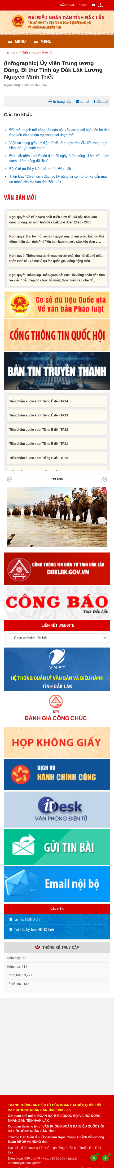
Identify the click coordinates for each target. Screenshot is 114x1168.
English (82, 5)
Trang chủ (11, 52)
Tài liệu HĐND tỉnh (27, 920)
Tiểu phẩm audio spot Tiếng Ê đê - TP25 (38, 448)
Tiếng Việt (66, 5)
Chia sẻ (101, 102)
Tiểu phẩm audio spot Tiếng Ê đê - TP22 (38, 420)
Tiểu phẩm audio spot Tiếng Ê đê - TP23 (38, 406)
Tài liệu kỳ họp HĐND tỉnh (33, 930)
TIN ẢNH (57, 479)
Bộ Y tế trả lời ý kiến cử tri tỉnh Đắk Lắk (40, 169)
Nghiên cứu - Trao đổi (37, 52)
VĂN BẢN (57, 909)
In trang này (61, 102)
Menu (20, 41)
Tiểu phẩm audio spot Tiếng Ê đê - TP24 (38, 391)
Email (84, 102)
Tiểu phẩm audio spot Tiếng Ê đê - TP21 (38, 434)
